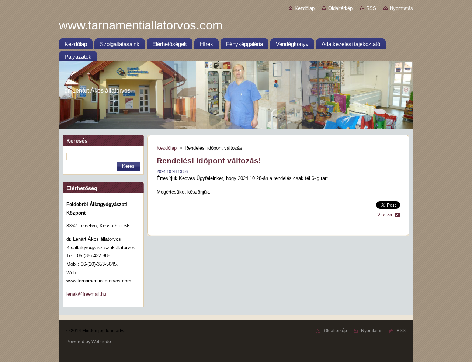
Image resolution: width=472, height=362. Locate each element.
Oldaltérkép (340, 8)
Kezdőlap (305, 8)
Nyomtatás (401, 8)
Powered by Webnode (88, 341)
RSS (371, 8)
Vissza (384, 214)
